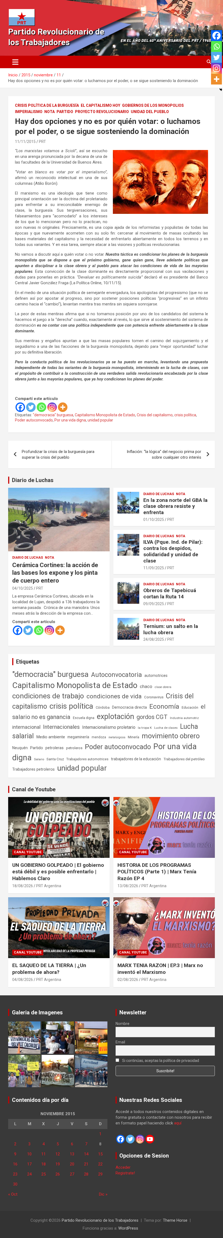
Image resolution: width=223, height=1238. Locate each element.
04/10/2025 (22, 588)
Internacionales (61, 727)
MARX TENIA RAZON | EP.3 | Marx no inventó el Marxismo (160, 968)
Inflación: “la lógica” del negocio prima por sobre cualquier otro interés (164, 454)
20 (72, 1164)
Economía (164, 706)
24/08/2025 (153, 639)
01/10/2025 (153, 519)
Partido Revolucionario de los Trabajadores (100, 1220)
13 (72, 1154)
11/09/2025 (153, 568)
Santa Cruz (55, 759)
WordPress (128, 1228)
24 (29, 1174)
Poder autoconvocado (34, 420)
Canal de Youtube (33, 789)
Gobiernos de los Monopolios (153, 105)
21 (86, 1164)
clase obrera (163, 687)
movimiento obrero (171, 736)
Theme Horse (175, 1220)
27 (72, 1174)
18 (43, 1164)
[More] (62, 407)
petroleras (54, 748)
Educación (190, 707)
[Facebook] (20, 407)
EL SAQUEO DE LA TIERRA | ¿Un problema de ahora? (49, 968)
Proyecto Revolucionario (102, 112)
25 (43, 1174)
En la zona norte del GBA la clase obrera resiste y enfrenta (175, 506)
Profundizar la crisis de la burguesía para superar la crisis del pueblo (58, 454)
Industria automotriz (184, 718)
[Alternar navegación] (15, 62)
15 (100, 1154)
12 (57, 1154)
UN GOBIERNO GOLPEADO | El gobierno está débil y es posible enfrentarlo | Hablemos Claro (58, 871)
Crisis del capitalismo (155, 415)
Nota (49, 112)
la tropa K (145, 728)
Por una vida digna (70, 420)
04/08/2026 (22, 979)
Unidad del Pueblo (150, 112)
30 (15, 1184)
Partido (65, 112)
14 (86, 1154)
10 (29, 1154)
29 (100, 1174)
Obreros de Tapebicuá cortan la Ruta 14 (169, 593)
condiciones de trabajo (48, 696)
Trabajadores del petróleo (184, 759)
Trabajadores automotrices (87, 759)
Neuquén (20, 748)
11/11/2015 (25, 141)
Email (120, 1042)
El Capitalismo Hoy (100, 105)
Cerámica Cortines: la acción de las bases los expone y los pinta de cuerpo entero (55, 573)
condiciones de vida (114, 696)
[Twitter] (31, 407)
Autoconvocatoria (116, 675)
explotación (115, 716)
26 (57, 1174)
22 (100, 1164)
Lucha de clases (166, 728)
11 (43, 1154)
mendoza (99, 737)
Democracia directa (129, 707)
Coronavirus (153, 697)
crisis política (185, 415)
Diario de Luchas (33, 480)
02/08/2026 (127, 979)
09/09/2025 (153, 604)
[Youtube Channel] (149, 1139)
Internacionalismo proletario (108, 727)
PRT (42, 141)
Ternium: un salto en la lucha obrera (170, 629)
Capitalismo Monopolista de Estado (105, 415)
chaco (146, 686)
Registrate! (125, 1173)
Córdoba (103, 707)
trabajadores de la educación (136, 759)
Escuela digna (83, 718)
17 (29, 1164)
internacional (26, 727)
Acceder (123, 1167)
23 (15, 1174)
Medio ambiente (50, 736)
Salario (39, 759)
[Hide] (221, 89)
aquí (177, 1123)
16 (15, 1164)
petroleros (74, 748)
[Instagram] (52, 407)
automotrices (156, 675)
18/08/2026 (22, 886)
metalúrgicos (117, 737)
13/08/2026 (127, 886)
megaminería (78, 737)
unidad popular (100, 420)
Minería (133, 737)
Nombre (122, 1023)
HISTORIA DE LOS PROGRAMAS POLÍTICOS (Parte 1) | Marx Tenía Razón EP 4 (156, 871)
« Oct (12, 1194)
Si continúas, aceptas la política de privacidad (160, 1060)
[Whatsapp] (41, 407)
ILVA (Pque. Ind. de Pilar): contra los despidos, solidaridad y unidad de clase (173, 551)
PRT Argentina (48, 886)
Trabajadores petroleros (33, 769)
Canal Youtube (28, 852)
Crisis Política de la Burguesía (47, 105)
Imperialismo (28, 112)
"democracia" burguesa (53, 415)
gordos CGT (152, 717)
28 (86, 1174)
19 (57, 1164)
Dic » (103, 1194)
